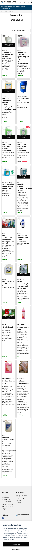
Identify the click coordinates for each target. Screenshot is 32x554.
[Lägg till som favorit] (21, 2)
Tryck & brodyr (20, 499)
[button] (4, 36)
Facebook (7, 518)
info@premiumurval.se (8, 510)
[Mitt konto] (24, 2)
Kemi (6, 11)
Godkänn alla (16, 544)
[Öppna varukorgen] (28, 2)
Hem (2, 11)
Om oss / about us (21, 495)
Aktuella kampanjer (22, 497)
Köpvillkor (18, 501)
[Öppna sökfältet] (18, 2)
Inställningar (16, 549)
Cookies (18, 502)
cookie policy (11, 539)
